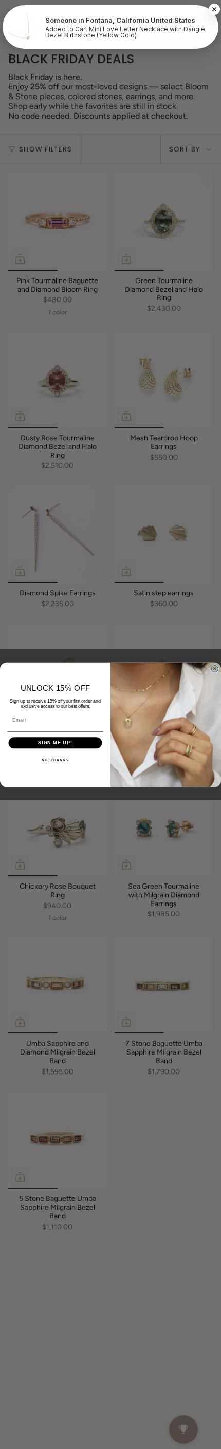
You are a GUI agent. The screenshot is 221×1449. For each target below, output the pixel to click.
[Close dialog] (214, 668)
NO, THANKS (55, 760)
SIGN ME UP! (55, 742)
